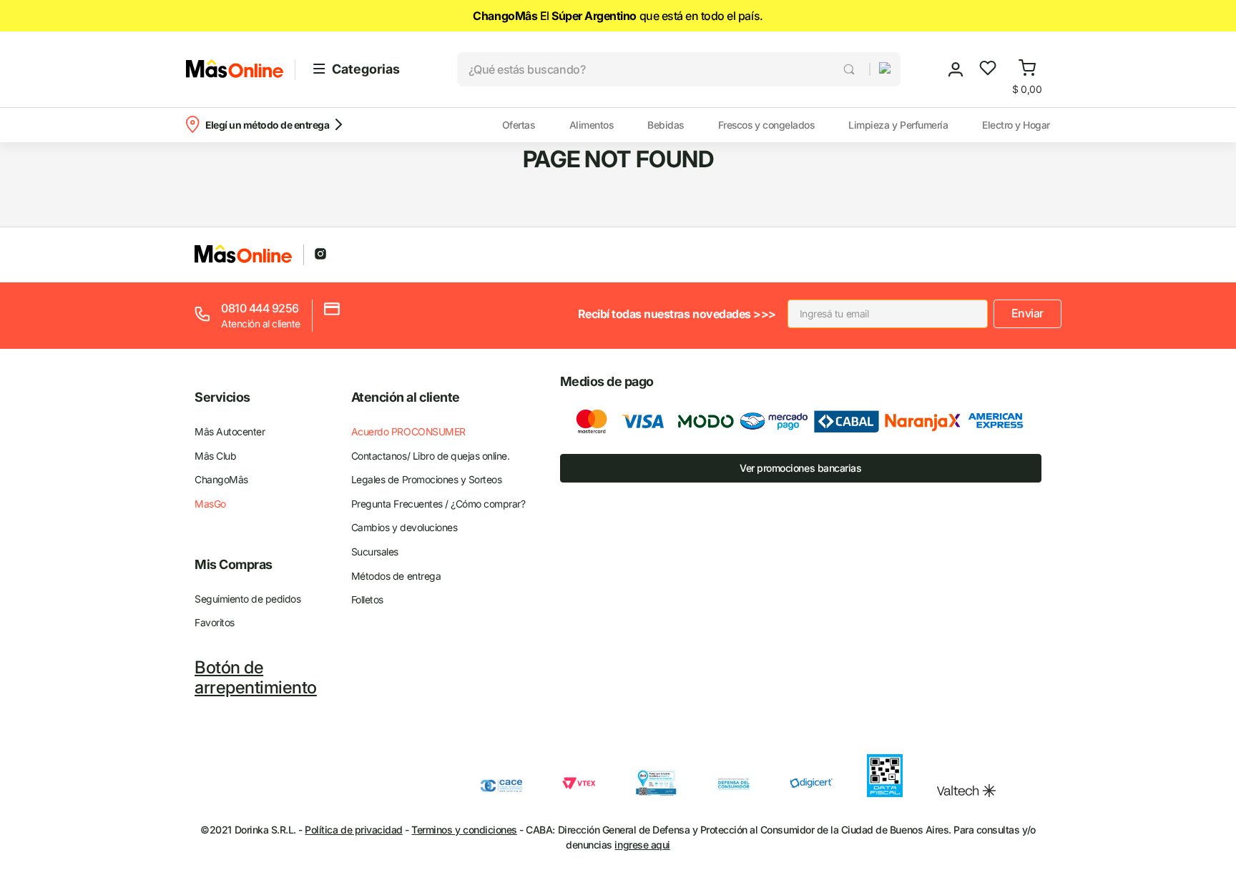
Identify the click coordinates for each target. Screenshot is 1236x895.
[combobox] (663, 69)
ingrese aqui (642, 845)
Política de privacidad (353, 830)
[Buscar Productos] (850, 69)
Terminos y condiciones (463, 830)
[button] (879, 69)
